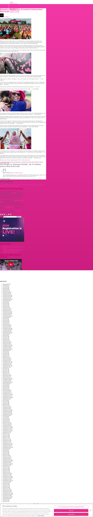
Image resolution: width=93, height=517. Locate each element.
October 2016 (6, 446)
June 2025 (5, 303)
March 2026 (6, 291)
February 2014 (6, 490)
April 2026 (5, 289)
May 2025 (5, 305)
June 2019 (5, 401)
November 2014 (7, 477)
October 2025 (6, 298)
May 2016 (5, 452)
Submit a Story (14, 12)
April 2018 (5, 421)
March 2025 (6, 307)
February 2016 (6, 457)
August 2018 (6, 415)
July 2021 (5, 368)
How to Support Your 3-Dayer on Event (10, 185)
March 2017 (6, 439)
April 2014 (5, 487)
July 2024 (5, 318)
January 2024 (6, 327)
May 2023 (5, 338)
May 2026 (5, 288)
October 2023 (6, 331)
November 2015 (7, 461)
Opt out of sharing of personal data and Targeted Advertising (71, 506)
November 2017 (7, 428)
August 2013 (6, 498)
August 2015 (6, 465)
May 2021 (5, 371)
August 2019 (6, 399)
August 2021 (6, 367)
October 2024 (6, 314)
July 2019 (5, 400)
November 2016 (7, 444)
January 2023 (6, 343)
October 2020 (6, 381)
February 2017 (6, 440)
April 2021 (5, 372)
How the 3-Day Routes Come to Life (11, 250)
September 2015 (7, 464)
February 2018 (6, 423)
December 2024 (6, 311)
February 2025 (6, 309)
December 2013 (6, 493)
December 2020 (6, 378)
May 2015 (5, 469)
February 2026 (6, 292)
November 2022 (7, 346)
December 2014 (6, 476)
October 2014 (6, 479)
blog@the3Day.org (9, 207)
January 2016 (6, 458)
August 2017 (6, 432)
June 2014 (5, 484)
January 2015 (6, 475)
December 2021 (6, 361)
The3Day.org (17, 210)
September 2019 (7, 397)
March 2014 (6, 488)
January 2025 (6, 310)
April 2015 (5, 470)
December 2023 (6, 328)
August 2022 (6, 350)
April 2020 (5, 387)
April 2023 (5, 339)
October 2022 (6, 347)
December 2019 (6, 393)
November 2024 (7, 313)
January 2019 (6, 408)
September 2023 (7, 332)
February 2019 (6, 407)
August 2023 (6, 334)
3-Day (13, 192)
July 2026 (5, 285)
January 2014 (6, 491)
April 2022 (5, 356)
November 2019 (7, 394)
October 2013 (6, 495)
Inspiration (13, 4)
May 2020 (5, 386)
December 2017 (6, 426)
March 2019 (6, 405)
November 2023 (7, 329)
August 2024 (6, 317)
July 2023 (5, 335)
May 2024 (5, 321)
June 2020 (5, 385)
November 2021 (7, 363)
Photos (12, 7)
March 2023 (6, 340)
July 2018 (5, 417)
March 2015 (6, 472)
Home (11, 2)
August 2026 (6, 284)
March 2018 (6, 422)
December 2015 (6, 459)
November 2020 (7, 379)
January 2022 (6, 360)
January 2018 (6, 425)
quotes (8, 162)
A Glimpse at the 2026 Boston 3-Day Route (13, 249)
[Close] (90, 510)
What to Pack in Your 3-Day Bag (10, 252)
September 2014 (7, 480)
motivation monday (3, 162)
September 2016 (7, 447)
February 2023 (6, 342)
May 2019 (5, 403)
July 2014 (5, 483)
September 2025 (7, 299)
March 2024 (6, 324)
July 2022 (5, 352)
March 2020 (6, 389)
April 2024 (5, 322)
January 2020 (6, 392)
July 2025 (5, 302)
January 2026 (6, 293)
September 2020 (7, 382)
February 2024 (6, 325)
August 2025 (6, 300)
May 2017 (5, 436)
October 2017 (6, 429)
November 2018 (7, 411)
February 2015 (6, 473)
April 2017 (5, 437)
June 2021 (5, 370)
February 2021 (6, 375)
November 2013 (7, 494)
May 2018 (5, 419)
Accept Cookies (71, 514)
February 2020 (6, 390)
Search (1, 216)
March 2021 (6, 374)
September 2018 (7, 414)
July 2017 (5, 433)
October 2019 (6, 396)
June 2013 (5, 501)
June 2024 (5, 320)
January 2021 (6, 376)
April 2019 (5, 404)
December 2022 (6, 345)
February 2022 (6, 358)
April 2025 (5, 306)
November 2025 (7, 296)
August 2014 (6, 482)
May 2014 (5, 486)
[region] (46, 510)
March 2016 (6, 455)
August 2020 (6, 383)
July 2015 (5, 466)
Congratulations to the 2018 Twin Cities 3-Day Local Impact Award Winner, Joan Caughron (22, 184)
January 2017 (6, 441)
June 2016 (5, 451)
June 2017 (5, 434)
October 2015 (6, 462)
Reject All (71, 510)
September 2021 (7, 365)
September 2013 (7, 497)
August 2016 (6, 448)
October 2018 (6, 412)
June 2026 (5, 287)
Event (12, 5)
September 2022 (7, 349)
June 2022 (5, 353)
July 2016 (5, 450)
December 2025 (6, 295)
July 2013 (5, 499)
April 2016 (5, 454)
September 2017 (7, 430)
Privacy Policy (41, 515)
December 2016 (6, 443)
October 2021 (6, 364)
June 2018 (5, 418)
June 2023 (5, 336)
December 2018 (6, 410)
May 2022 (5, 354)
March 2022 (6, 357)
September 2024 (7, 316)
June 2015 (5, 468)
